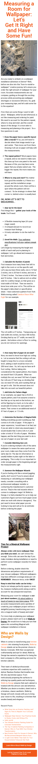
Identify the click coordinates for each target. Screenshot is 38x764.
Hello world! (9, 720)
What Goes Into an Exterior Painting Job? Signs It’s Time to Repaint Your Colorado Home (19, 711)
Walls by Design (7, 683)
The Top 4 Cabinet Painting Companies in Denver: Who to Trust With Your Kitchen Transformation (19, 729)
